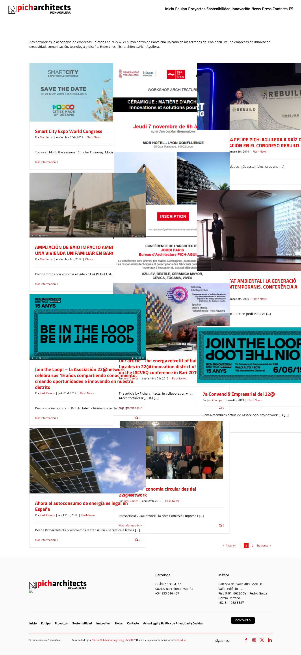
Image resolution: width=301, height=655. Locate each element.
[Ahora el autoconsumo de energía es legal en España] (88, 460)
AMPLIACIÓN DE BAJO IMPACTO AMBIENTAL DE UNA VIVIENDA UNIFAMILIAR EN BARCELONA (84, 250)
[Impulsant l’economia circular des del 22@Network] (171, 450)
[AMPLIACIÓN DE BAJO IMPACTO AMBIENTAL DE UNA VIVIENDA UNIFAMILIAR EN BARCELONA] (88, 205)
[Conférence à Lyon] (171, 183)
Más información (45, 162)
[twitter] (262, 640)
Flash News (88, 97)
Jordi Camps (47, 393)
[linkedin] (270, 640)
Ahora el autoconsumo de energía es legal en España (81, 506)
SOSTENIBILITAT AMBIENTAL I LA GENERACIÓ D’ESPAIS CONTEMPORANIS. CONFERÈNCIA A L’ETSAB (250, 286)
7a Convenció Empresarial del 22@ (239, 394)
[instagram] (254, 640)
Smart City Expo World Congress (68, 131)
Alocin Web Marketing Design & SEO (112, 640)
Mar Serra (46, 137)
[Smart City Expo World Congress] (88, 92)
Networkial (180, 640)
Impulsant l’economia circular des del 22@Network (157, 492)
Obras (87, 213)
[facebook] (246, 640)
